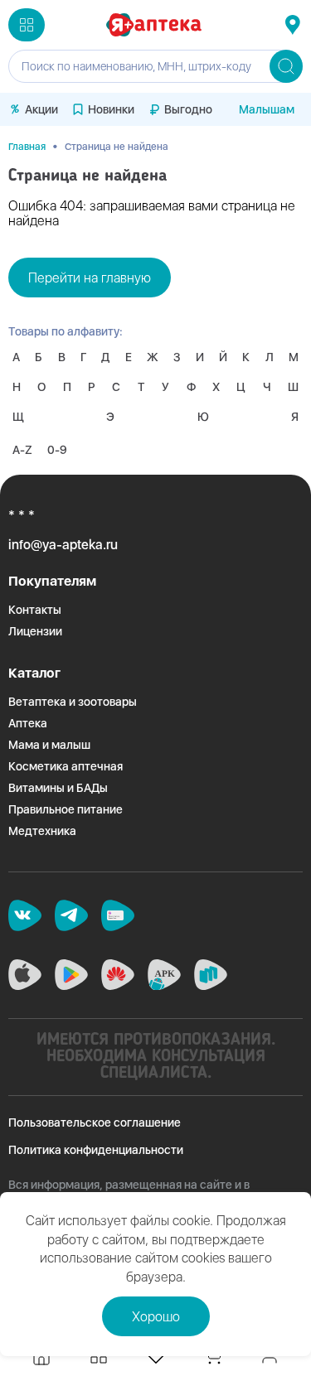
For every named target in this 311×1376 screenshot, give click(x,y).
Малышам (266, 109)
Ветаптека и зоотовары (72, 701)
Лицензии (35, 631)
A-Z (22, 449)
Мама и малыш (49, 744)
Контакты (34, 609)
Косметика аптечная (65, 766)
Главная (27, 146)
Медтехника (42, 831)
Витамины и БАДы (58, 787)
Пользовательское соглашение (94, 1122)
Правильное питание (65, 809)
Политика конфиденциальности (95, 1149)
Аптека (27, 723)
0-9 (57, 449)
